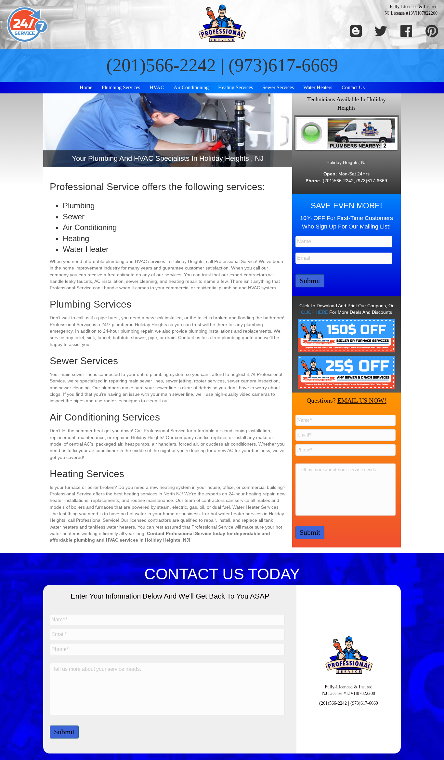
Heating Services (235, 87)
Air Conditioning (191, 87)
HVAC (157, 87)
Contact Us (353, 87)
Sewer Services (278, 87)
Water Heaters (317, 87)
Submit (310, 281)
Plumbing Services (121, 87)
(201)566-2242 (161, 65)
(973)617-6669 (283, 65)
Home (86, 87)
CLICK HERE (314, 312)
